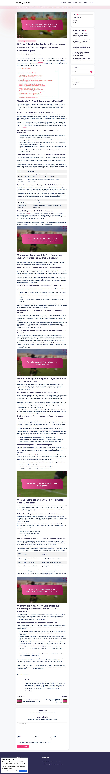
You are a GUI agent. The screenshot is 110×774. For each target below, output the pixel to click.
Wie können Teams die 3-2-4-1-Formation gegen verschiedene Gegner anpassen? (35, 80)
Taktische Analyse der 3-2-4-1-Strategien (27, 7)
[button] (28, 690)
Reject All (14, 771)
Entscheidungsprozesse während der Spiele (27, 90)
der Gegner (40, 62)
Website (54, 736)
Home (16, 7)
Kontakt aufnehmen (77, 17)
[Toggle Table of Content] (55, 71)
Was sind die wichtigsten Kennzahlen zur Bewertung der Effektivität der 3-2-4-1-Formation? (37, 95)
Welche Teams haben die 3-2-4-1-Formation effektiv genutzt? (31, 92)
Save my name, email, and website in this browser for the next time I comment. (35, 742)
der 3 (28, 213)
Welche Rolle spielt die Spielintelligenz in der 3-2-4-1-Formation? (31, 86)
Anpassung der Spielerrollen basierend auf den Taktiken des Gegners (32, 85)
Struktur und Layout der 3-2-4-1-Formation (27, 74)
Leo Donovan (29, 680)
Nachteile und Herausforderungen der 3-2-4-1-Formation (30, 77)
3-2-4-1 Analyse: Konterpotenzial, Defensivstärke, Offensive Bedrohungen (83, 59)
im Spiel (24, 127)
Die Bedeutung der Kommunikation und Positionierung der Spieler (31, 89)
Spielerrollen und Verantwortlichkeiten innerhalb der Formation (30, 75)
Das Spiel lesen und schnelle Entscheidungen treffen (29, 88)
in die (60, 638)
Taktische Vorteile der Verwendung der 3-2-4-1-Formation (30, 76)
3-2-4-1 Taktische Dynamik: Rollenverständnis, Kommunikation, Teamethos (81, 47)
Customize (6, 771)
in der (35, 454)
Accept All (23, 771)
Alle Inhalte (75, 22)
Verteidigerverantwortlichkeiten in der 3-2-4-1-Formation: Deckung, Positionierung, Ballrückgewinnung (82, 41)
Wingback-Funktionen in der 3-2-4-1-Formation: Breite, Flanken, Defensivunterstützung (82, 54)
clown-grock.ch (23, 3)
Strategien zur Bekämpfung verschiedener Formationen (29, 83)
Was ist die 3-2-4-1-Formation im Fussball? (27, 72)
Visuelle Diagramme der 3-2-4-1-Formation (27, 79)
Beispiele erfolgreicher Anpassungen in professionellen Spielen (31, 84)
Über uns (75, 20)
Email (36, 736)
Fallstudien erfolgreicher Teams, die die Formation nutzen (30, 93)
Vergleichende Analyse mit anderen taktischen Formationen (30, 94)
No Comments (38, 54)
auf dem (44, 430)
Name (19, 736)
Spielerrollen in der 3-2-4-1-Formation (51, 762)
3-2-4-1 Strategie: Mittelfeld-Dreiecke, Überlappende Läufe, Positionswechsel (80, 35)
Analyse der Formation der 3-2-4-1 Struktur (52, 760)
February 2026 (76, 82)
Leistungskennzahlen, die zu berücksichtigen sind (28, 97)
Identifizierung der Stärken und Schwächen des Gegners (29, 81)
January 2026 (76, 84)
